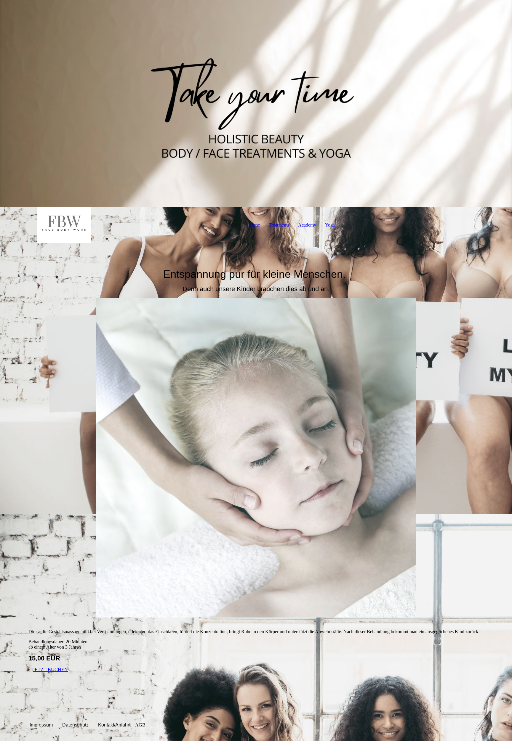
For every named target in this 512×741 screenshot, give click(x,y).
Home (254, 224)
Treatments (279, 224)
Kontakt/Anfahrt (114, 724)
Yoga (330, 224)
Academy (307, 224)
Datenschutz (75, 724)
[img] (256, 103)
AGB (140, 724)
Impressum (41, 724)
